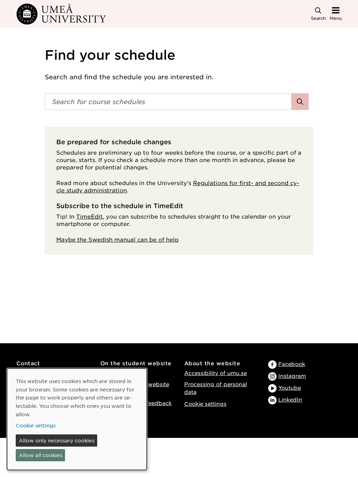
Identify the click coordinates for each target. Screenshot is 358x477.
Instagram (292, 375)
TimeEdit (89, 216)
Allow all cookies (40, 455)
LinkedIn (290, 399)
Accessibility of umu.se (215, 372)
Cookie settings (205, 403)
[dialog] (77, 419)
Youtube (289, 387)
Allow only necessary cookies (56, 440)
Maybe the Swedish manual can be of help (117, 239)
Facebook (291, 363)
